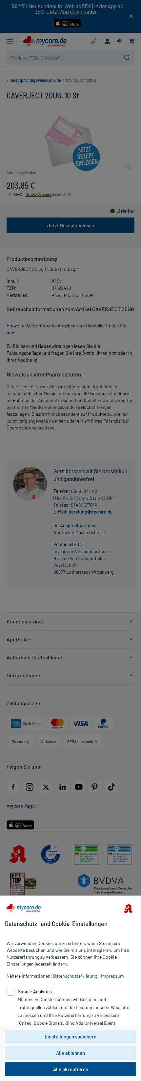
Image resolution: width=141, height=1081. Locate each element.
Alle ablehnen (70, 1053)
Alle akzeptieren (70, 1069)
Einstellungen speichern (70, 1036)
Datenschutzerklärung (75, 976)
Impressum (112, 976)
